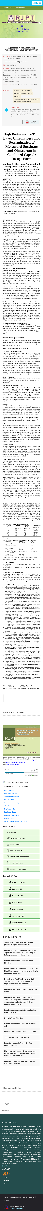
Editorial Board (29, 1197)
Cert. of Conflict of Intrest (19, 857)
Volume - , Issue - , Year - (24, 85)
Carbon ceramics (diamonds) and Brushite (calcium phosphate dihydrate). (26, 100)
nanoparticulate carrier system (23, 93)
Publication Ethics (10, 812)
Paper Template (15, 844)
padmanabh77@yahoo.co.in (18, 62)
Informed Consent (10, 793)
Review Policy (9, 818)
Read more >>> (35, 761)
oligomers (17, 96)
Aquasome (17, 90)
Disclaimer (7, 806)
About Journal (8, 8)
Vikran (12, 56)
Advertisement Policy (11, 803)
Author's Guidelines (17, 838)
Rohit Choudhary (14, 58)
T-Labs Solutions (17, 1208)
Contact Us (20, 8)
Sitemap (6, 1200)
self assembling (26, 90)
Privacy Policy (9, 800)
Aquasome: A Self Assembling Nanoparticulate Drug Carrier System (21, 49)
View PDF (32, 122)
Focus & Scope (9, 790)
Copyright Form (15, 851)
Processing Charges (15, 863)
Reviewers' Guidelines (12, 815)
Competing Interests (11, 797)
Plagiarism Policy (10, 809)
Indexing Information (17, 869)
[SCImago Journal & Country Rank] (15, 782)
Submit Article (13, 832)
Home (6, 1197)
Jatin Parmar (28, 56)
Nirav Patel (19, 56)
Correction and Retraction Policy (15, 821)
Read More (6, 1166)
